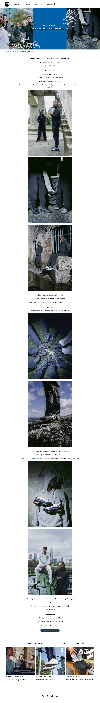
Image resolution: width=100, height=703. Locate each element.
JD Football (51, 4)
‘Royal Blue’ (57, 311)
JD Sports (27, 4)
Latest (16, 4)
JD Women (38, 4)
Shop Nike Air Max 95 (50, 630)
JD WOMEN (69, 676)
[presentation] (62, 643)
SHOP (50, 692)
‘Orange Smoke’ (36, 458)
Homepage (8, 51)
